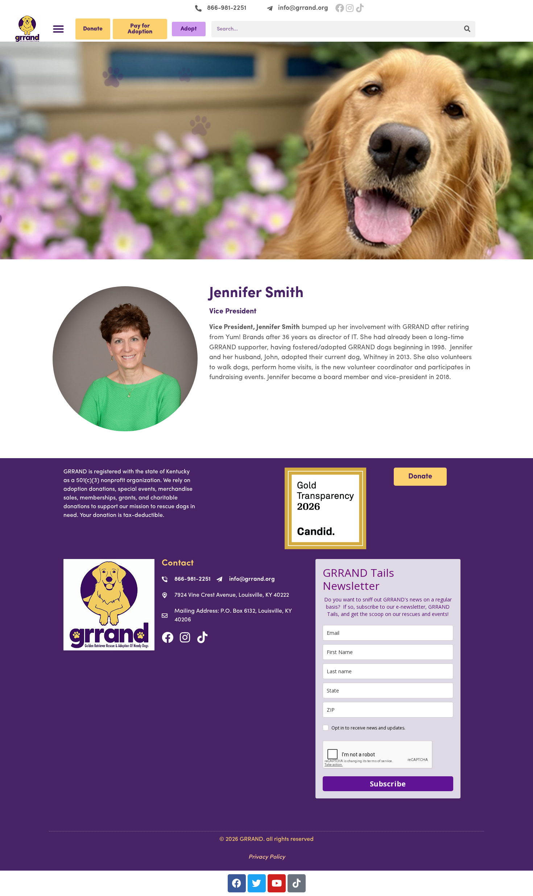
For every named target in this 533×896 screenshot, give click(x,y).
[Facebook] (339, 8)
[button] (58, 29)
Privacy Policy (266, 857)
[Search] (467, 29)
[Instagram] (350, 8)
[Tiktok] (202, 637)
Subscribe (388, 784)
